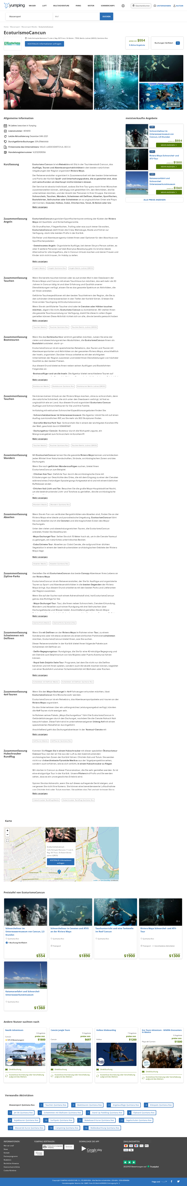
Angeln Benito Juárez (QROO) (81, 268)
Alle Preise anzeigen (155, 199)
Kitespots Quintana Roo (161, 1105)
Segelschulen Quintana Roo (138, 1120)
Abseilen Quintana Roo (59, 564)
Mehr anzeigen (168, 145)
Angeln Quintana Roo (57, 268)
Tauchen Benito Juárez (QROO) (84, 327)
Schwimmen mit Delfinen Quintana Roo (77, 682)
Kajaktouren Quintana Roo (26, 1120)
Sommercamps (107, 5)
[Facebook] (171, 1182)
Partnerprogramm (11, 1156)
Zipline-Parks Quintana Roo (64, 623)
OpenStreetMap (105, 880)
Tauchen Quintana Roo (59, 327)
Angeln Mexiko (39, 268)
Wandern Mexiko (40, 504)
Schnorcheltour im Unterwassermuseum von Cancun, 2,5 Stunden (161, 134)
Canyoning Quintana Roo (66, 1128)
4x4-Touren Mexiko (40, 741)
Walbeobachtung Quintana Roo (104, 1128)
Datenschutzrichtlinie (12, 1167)
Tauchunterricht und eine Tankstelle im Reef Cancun (114, 930)
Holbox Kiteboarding (106, 1030)
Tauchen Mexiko (39, 327)
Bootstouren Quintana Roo (63, 386)
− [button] (7, 834)
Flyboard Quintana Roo (143, 1112)
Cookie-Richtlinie (10, 1170)
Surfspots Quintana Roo (61, 1120)
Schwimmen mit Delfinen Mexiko (45, 682)
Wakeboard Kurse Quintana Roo (99, 1120)
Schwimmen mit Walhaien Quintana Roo (62, 1112)
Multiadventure (60, 5)
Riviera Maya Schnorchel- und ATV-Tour (158, 930)
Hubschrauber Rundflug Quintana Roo (78, 800)
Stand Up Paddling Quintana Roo (107, 1112)
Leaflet (95, 880)
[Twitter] (178, 1182)
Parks (78, 5)
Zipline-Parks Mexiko (41, 623)
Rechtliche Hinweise (11, 1163)
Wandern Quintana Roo (60, 504)
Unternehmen (164, 6)
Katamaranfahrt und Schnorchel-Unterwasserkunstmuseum (22, 993)
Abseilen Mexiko (39, 564)
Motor (91, 5)
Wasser (32, 5)
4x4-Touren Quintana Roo (61, 741)
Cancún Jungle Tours (60, 1030)
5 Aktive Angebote (137, 45)
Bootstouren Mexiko (41, 386)
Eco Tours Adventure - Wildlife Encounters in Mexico (162, 1031)
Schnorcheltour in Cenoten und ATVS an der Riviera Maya (70, 930)
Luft (44, 5)
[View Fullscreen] (7, 841)
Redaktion (7, 1160)
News (6, 1149)
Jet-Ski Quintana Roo (23, 1112)
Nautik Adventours (14, 1030)
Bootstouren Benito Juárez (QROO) (91, 386)
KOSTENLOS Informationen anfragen (44, 43)
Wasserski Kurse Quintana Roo (29, 1128)
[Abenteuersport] (14, 5)
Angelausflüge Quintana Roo (126, 1105)
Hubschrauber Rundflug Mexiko (46, 800)
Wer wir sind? (9, 1145)
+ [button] (7, 830)
